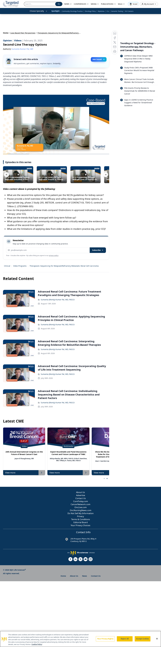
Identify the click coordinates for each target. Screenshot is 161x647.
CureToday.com (80, 501)
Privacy (80, 516)
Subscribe (96, 250)
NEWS (66, 4)
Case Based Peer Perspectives (22, 33)
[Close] (157, 638)
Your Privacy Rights (105, 639)
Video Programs (20, 266)
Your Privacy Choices (80, 525)
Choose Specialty (37, 11)
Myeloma (101, 11)
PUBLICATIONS (107, 4)
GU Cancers (129, 11)
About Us (80, 492)
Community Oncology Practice (72, 11)
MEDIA (93, 4)
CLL (108, 11)
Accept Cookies (142, 639)
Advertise (80, 495)
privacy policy (53, 255)
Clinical (7, 266)
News (84, 576)
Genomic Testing (117, 11)
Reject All (125, 639)
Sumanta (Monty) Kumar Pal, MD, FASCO (58, 299)
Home (5, 33)
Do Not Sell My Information (81, 513)
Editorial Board (80, 522)
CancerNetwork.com (80, 504)
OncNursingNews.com (80, 510)
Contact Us (80, 498)
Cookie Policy (36, 644)
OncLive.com (80, 507)
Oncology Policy (90, 11)
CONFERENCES (80, 4)
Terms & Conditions (80, 519)
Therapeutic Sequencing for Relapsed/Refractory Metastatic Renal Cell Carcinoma (64, 266)
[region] (80, 639)
